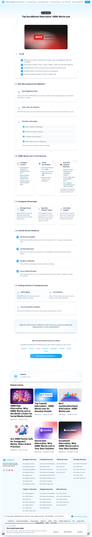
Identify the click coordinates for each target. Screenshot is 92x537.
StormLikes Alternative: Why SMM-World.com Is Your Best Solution (44, 444)
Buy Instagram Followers (19, 2)
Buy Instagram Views (43, 2)
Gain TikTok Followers (48, 167)
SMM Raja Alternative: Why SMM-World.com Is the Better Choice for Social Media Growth (21, 411)
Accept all (55, 531)
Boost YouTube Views (69, 177)
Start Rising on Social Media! (45, 356)
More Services (76, 2)
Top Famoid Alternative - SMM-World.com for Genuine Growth (44, 407)
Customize (80, 531)
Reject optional (68, 531)
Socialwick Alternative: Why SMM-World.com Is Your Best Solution (69, 444)
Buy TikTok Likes (66, 2)
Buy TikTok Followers (55, 2)
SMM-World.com (51, 325)
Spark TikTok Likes (47, 171)
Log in (87, 2)
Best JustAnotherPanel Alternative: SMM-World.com (68, 407)
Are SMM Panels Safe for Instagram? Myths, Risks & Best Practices (21, 443)
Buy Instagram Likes (31, 2)
